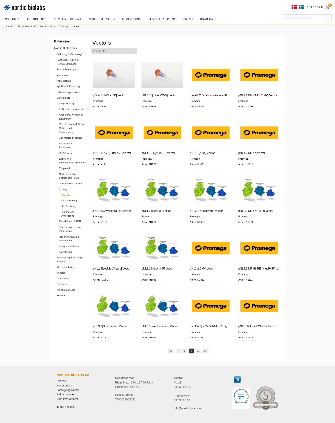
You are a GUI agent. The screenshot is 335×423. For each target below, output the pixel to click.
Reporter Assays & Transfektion (69, 238)
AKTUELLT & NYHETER (101, 19)
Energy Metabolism (69, 246)
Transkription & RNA (70, 221)
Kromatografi (64, 80)
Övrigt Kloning (69, 200)
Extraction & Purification (65, 145)
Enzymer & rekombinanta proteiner (72, 160)
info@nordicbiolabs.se (188, 408)
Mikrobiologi (63, 97)
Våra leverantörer (67, 398)
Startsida (9, 26)
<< (170, 351)
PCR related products (71, 109)
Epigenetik (64, 168)
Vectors (65, 194)
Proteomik (62, 284)
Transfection (66, 251)
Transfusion (63, 278)
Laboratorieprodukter (68, 92)
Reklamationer (66, 394)
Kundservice (64, 385)
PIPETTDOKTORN (36, 19)
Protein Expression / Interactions (70, 229)
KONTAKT (187, 19)
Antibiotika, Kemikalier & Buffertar (71, 116)
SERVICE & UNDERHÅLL (67, 19)
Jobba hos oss (66, 406)
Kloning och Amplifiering (67, 213)
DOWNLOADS (208, 19)
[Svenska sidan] (301, 6)
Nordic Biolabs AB (27, 26)
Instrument (62, 75)
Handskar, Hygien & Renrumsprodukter (67, 61)
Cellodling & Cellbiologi (69, 54)
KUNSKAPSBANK (132, 19)
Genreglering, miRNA (71, 183)
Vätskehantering (66, 267)
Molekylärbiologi (48, 26)
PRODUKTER (11, 19)
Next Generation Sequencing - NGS (69, 176)
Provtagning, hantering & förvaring (70, 259)
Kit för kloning (68, 206)
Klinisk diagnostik (66, 289)
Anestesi (61, 272)
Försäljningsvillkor (68, 390)
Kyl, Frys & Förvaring (68, 86)
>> (205, 351)
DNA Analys (65, 153)
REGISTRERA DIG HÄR (161, 19)
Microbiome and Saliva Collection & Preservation (71, 128)
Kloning (64, 26)
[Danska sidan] (295, 6)
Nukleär (61, 295)
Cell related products (70, 137)
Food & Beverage (66, 69)
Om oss (61, 380)
